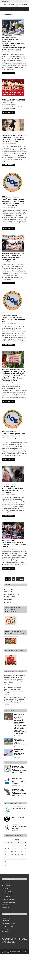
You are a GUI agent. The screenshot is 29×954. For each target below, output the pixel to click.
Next (21, 579)
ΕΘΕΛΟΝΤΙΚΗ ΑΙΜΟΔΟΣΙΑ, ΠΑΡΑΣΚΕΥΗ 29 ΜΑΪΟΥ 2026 (19, 752)
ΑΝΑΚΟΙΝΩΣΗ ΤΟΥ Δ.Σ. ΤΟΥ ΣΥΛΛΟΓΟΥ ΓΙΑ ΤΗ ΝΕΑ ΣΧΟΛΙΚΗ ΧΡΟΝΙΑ (14, 545)
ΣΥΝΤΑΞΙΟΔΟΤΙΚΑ (9, 597)
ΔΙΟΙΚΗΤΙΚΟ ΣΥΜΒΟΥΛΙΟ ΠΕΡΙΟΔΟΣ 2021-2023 (19, 826)
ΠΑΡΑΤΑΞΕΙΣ (8, 599)
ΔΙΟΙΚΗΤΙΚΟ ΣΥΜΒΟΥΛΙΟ (9, 902)
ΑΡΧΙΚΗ (4, 883)
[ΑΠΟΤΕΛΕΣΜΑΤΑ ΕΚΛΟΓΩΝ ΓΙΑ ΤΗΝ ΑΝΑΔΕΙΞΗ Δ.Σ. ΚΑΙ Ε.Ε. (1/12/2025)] (7, 778)
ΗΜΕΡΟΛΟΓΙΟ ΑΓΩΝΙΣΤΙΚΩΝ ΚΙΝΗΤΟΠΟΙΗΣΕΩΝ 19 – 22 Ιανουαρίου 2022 (13, 257)
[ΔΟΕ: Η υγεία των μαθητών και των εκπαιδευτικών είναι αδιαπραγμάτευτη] (14, 419)
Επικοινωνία (5, 907)
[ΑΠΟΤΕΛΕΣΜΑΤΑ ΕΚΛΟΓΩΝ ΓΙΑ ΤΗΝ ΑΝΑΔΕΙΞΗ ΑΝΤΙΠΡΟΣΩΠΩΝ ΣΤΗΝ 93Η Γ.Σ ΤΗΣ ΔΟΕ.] (7, 789)
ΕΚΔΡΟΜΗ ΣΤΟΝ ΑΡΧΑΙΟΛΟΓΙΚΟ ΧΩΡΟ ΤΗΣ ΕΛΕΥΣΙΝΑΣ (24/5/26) (20, 741)
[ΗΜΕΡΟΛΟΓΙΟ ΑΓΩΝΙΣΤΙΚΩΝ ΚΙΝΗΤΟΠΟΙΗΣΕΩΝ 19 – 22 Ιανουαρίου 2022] (14, 243)
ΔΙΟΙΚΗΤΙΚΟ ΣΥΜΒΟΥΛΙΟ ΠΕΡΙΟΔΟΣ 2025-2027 (19, 807)
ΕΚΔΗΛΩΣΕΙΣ (6, 896)
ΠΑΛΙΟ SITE (7, 602)
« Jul (5, 865)
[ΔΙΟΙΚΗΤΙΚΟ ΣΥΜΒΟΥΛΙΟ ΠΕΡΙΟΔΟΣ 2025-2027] (7, 807)
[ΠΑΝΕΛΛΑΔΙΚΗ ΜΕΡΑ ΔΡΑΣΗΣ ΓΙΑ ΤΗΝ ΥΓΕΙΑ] (14, 87)
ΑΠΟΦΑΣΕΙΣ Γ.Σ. (13, 540)
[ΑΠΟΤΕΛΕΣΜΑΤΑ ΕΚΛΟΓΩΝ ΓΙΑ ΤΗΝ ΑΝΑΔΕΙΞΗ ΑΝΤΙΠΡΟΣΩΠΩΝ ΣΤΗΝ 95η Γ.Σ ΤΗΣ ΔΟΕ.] (7, 766)
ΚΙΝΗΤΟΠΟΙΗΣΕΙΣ (20, 97)
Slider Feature (5, 37)
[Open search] (25, 9)
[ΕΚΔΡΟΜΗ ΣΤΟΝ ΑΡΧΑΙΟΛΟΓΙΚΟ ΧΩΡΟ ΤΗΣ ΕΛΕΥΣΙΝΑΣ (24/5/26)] (8, 739)
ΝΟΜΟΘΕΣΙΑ (8, 591)
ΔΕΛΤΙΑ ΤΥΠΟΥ (6, 891)
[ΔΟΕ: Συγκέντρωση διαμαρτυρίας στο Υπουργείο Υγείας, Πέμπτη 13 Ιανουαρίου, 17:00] (14, 300)
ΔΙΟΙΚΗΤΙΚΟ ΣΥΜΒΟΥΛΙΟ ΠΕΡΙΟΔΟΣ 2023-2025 (18, 816)
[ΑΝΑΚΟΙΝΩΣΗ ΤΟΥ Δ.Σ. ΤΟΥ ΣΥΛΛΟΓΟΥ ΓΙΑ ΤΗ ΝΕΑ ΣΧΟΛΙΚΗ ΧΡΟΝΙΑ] (14, 530)
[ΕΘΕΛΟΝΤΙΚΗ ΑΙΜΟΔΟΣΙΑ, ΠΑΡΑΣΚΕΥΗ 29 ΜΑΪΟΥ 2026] (8, 750)
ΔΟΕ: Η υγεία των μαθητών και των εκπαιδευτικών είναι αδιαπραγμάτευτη (13, 436)
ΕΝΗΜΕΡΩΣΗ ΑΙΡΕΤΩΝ (9, 899)
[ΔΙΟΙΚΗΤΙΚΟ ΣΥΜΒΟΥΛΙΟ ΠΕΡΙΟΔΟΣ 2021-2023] (7, 825)
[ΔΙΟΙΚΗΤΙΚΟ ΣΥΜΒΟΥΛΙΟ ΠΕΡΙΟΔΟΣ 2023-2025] (7, 816)
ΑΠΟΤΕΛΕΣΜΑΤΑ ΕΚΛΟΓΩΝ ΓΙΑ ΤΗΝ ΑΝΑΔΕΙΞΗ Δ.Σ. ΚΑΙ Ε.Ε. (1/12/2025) (19, 781)
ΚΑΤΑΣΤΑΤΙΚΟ (8, 589)
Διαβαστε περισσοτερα (8, 73)
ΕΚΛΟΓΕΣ (5, 905)
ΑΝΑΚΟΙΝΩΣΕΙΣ (13, 37)
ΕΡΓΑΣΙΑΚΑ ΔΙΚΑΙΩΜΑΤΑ (11, 594)
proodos (13, 51)
